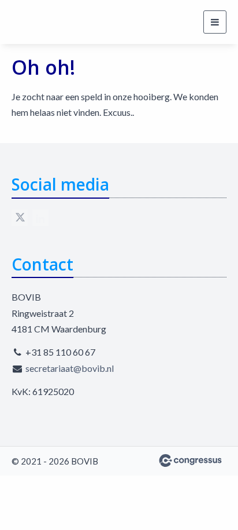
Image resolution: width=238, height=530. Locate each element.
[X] (20, 218)
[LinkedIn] (40, 218)
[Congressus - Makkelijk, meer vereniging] (190, 460)
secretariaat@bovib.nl (69, 368)
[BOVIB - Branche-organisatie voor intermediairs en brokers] (55, 22)
